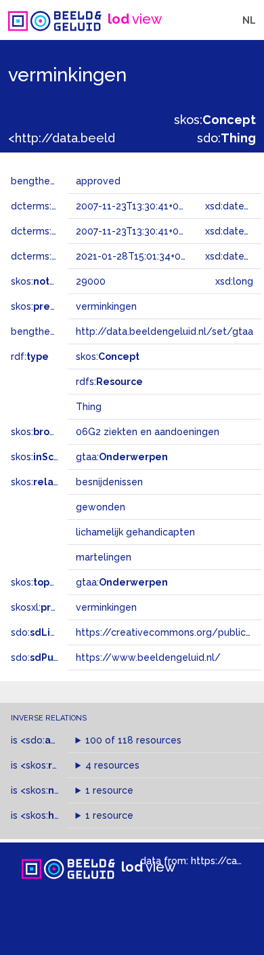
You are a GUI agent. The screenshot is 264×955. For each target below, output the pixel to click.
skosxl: (51, 607)
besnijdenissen (109, 481)
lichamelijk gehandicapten (135, 532)
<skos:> (55, 765)
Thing (89, 406)
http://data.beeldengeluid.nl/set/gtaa (164, 331)
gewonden (100, 507)
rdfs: (109, 381)
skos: (215, 120)
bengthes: (49, 181)
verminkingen (106, 607)
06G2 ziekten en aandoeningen (147, 431)
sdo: (226, 138)
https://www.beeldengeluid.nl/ (148, 657)
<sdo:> (49, 740)
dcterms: (67, 206)
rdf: (30, 356)
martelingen (103, 557)
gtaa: (122, 456)
